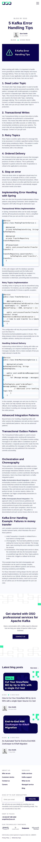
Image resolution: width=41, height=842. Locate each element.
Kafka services (27, 773)
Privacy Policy (5, 838)
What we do (26, 781)
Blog (23, 788)
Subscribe (32, 799)
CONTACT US (20, 636)
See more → (34, 668)
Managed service (28, 784)
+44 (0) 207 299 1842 (9, 817)
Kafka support (27, 777)
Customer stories (8, 777)
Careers (5, 784)
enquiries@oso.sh (8, 819)
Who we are (6, 773)
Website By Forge (16, 838)
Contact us (6, 781)
